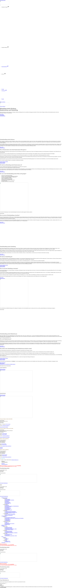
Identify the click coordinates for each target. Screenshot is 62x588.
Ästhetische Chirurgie (4, 497)
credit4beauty (7, 538)
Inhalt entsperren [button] (2, 363)
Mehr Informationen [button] (2, 362)
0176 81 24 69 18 (4, 444)
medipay (6, 539)
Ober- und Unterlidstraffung (9, 515)
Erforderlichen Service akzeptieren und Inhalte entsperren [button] (7, 364)
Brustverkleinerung (7, 502)
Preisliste (4, 537)
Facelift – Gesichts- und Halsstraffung (10, 514)
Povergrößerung (7, 507)
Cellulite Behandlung (8, 519)
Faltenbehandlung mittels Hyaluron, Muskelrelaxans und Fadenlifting (14, 518)
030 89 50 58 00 (4, 433)
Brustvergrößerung (7, 499)
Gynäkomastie (7, 503)
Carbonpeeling (7, 522)
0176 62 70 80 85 (4, 434)
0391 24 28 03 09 (3, 443)
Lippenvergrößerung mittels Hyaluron (10, 517)
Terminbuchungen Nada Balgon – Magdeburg (11, 532)
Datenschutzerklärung (5, 464)
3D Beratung (3, 542)
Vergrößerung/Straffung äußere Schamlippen (11, 512)
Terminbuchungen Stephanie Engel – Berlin (11, 535)
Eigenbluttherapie (7, 520)
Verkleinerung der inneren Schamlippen (10, 511)
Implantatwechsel (7, 500)
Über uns (3, 525)
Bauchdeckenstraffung (8, 506)
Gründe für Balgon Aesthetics (9, 529)
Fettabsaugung (7, 505)
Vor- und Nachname (3, 583)
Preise (2, 536)
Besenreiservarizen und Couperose (9, 523)
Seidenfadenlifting (7, 524)
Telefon (1, 584)
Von (2, 458)
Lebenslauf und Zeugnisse (8, 527)
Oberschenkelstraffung (8, 508)
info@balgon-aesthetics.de (5, 425)
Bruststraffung (7, 501)
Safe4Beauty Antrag (7, 541)
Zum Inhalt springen (2, 0)
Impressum (3, 461)
